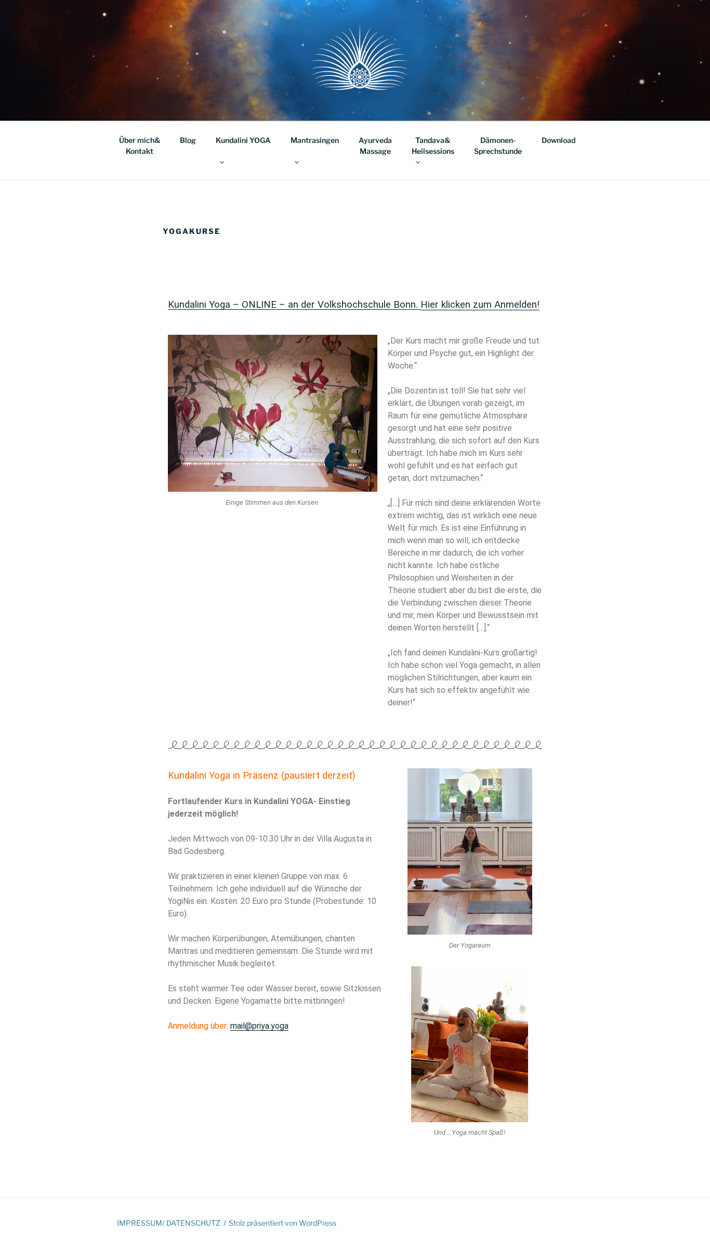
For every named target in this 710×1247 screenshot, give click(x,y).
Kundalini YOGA (243, 140)
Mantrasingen (315, 140)
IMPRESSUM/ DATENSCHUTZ (168, 1222)
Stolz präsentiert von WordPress (282, 1222)
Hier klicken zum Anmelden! (480, 304)
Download (558, 140)
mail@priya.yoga (259, 1026)
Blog (188, 140)
